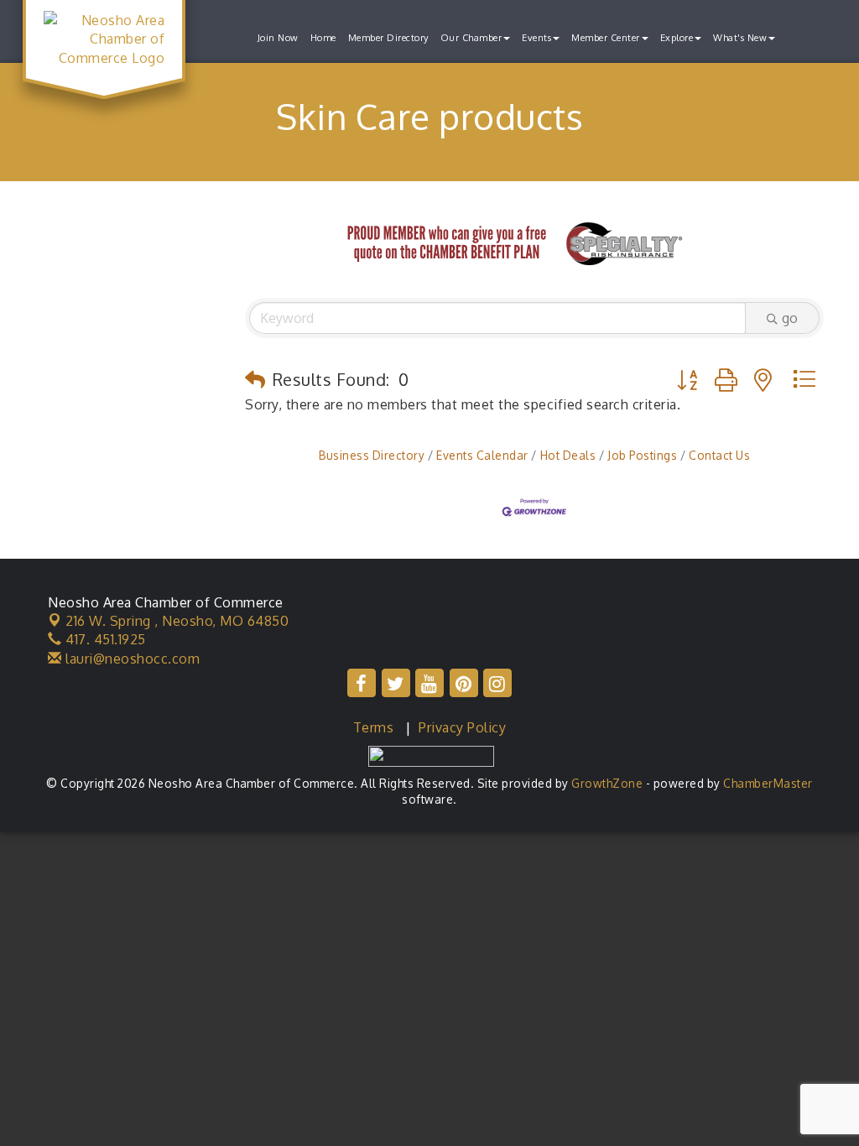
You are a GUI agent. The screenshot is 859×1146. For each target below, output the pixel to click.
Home (323, 38)
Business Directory (371, 455)
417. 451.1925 (104, 639)
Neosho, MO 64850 (177, 620)
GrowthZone (607, 783)
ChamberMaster (768, 783)
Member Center (605, 38)
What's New (740, 38)
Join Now (278, 38)
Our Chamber (471, 38)
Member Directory (388, 38)
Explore (677, 38)
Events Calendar (482, 455)
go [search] (790, 318)
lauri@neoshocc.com (131, 658)
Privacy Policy (462, 727)
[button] (255, 379)
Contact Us (719, 455)
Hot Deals (568, 455)
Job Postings (642, 455)
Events (536, 38)
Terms (373, 727)
